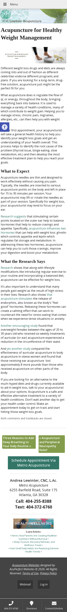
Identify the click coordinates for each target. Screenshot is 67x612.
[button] (4, 127)
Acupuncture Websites (25, 565)
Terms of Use (30, 573)
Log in (44, 584)
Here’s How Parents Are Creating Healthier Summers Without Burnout (34, 537)
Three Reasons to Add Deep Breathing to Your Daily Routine (18, 442)
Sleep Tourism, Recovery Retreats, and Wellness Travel (34, 543)
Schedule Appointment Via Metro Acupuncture (33, 463)
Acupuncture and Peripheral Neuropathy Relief (49, 444)
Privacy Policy (48, 573)
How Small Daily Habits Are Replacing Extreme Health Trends (34, 550)
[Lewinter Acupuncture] (33, 16)
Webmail (25, 584)
